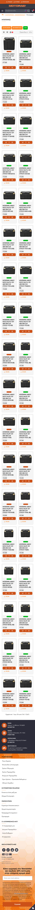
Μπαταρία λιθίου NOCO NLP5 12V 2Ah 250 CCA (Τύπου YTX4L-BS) (25, 509)
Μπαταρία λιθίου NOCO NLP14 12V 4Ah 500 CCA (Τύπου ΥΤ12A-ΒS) (8, 133)
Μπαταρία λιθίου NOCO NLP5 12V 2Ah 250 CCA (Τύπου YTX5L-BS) (25, 360)
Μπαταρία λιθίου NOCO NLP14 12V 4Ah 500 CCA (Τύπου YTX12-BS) (8, 245)
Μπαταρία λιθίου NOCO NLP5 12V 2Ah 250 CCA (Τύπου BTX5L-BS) (8, 622)
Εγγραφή (17, 904)
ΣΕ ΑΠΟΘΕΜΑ (6, 27)
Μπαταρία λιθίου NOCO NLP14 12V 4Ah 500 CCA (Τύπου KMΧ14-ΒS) (25, 208)
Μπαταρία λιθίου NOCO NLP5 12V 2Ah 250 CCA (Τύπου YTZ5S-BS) (8, 547)
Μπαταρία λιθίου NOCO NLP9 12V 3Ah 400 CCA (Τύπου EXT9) (25, 472)
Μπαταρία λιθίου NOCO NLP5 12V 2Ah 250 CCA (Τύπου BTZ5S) (8, 584)
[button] (28, 11)
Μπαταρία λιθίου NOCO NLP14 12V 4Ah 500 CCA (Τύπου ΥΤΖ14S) (25, 696)
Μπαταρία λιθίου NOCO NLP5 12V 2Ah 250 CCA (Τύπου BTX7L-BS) (25, 584)
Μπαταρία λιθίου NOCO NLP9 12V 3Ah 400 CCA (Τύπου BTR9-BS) (8, 472)
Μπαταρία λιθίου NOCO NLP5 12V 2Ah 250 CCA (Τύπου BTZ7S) (8, 659)
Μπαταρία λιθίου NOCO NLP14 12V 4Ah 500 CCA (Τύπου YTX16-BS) (8, 283)
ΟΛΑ (25, 27)
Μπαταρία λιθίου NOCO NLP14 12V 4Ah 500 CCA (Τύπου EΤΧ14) (8, 96)
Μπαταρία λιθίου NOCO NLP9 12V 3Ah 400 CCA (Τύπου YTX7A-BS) (8, 509)
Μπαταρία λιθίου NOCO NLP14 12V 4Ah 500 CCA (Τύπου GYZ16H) (25, 171)
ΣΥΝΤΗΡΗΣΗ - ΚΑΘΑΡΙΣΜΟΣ (15, 15)
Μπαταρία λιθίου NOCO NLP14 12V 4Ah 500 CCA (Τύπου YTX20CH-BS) (25, 284)
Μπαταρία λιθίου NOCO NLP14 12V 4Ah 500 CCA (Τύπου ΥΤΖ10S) (8, 322)
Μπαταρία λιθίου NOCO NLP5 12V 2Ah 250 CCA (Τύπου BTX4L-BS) (25, 397)
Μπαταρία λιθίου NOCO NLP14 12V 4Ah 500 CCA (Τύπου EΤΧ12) (25, 96)
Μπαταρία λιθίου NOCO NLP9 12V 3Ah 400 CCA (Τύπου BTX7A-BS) (8, 360)
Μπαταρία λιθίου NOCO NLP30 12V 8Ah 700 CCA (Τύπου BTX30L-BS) (9, 56)
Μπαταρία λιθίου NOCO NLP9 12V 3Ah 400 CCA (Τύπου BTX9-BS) (8, 397)
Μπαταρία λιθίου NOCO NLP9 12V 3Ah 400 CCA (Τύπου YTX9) (8, 434)
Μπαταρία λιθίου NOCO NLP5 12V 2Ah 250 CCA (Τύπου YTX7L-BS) (25, 434)
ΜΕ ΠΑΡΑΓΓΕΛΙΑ (17, 27)
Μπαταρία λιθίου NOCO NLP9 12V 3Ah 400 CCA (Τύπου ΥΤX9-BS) (8, 696)
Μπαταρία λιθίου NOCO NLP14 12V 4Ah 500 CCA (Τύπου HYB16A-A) (9, 171)
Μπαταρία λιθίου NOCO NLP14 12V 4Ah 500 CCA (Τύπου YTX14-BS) (25, 245)
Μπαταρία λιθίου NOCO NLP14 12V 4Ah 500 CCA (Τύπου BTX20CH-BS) (25, 57)
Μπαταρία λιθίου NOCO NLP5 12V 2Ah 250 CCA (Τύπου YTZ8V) (25, 547)
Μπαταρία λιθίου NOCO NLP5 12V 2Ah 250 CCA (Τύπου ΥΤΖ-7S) (25, 659)
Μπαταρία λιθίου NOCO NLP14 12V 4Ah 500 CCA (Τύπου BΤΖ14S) (8, 208)
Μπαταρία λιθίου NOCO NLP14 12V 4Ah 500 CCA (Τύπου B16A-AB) (25, 133)
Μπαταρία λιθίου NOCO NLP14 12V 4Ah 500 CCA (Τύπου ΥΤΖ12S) (25, 322)
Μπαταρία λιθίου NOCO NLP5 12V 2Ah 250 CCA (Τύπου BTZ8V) (25, 622)
